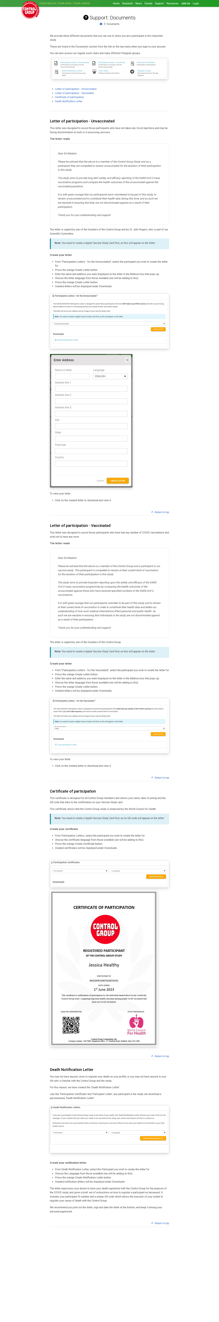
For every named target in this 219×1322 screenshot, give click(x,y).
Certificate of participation (69, 97)
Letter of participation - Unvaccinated (75, 88)
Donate (148, 3)
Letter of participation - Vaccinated (74, 93)
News (138, 3)
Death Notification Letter (68, 101)
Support (159, 3)
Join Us (185, 3)
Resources (172, 3)
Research (127, 3)
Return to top (162, 512)
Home (116, 3)
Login (196, 3)
